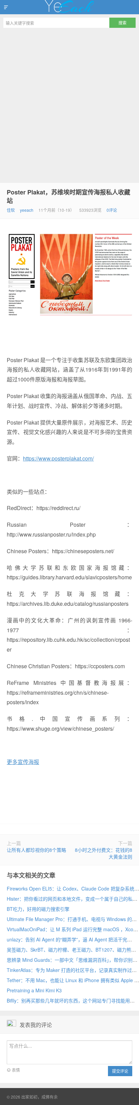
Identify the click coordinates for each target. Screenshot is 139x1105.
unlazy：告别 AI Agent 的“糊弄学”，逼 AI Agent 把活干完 (67, 939)
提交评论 (120, 1071)
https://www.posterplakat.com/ (58, 458)
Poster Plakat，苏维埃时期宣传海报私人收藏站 (68, 196)
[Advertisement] (69, 104)
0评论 (112, 210)
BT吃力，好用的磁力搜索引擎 (38, 908)
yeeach (26, 210)
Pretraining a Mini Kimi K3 (34, 990)
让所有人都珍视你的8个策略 (36, 849)
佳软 (11, 210)
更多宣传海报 (23, 762)
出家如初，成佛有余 (69, 7)
